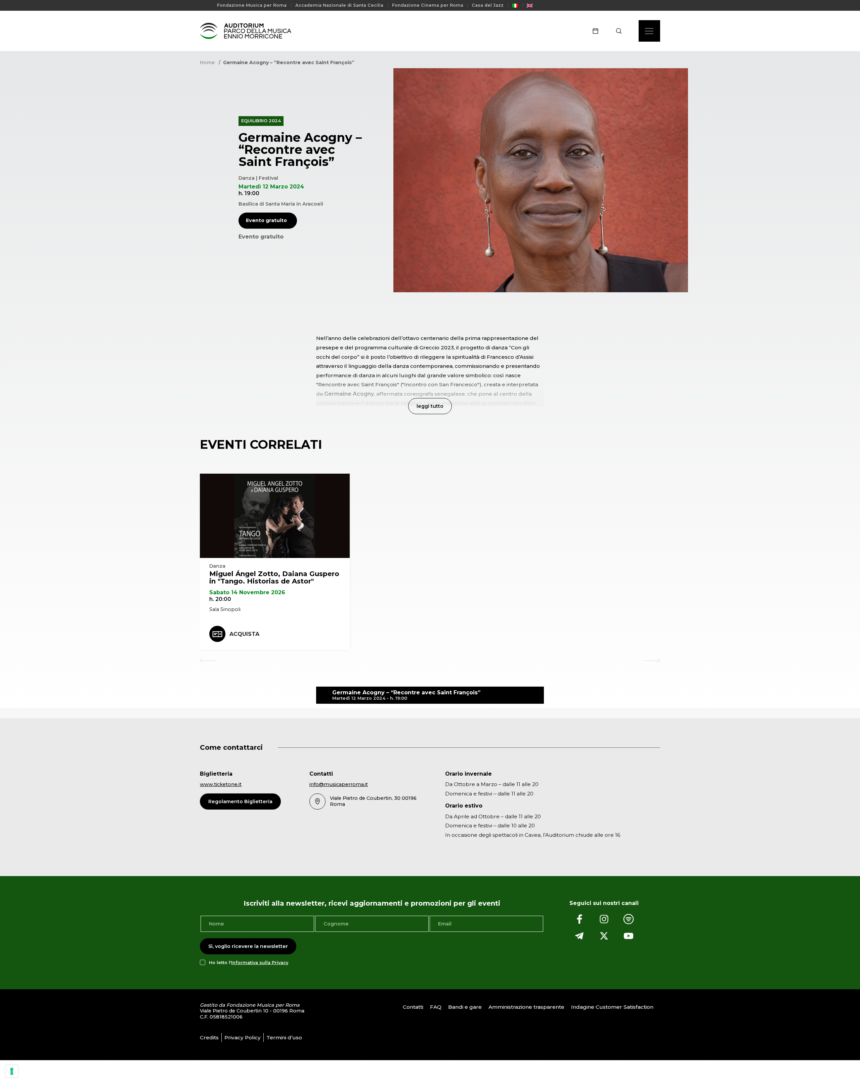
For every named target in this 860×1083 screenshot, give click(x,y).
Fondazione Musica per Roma (252, 5)
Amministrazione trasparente (526, 1007)
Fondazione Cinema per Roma (427, 5)
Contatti (413, 1007)
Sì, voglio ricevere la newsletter (248, 946)
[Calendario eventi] (597, 31)
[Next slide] (652, 660)
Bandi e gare (465, 1007)
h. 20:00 (220, 599)
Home (207, 62)
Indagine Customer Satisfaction (612, 1007)
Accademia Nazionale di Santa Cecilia (339, 5)
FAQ (435, 1007)
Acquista (244, 634)
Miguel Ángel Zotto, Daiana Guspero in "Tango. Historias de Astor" (274, 577)
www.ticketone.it (221, 784)
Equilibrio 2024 (261, 120)
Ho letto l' (248, 962)
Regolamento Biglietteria (240, 801)
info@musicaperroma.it (338, 784)
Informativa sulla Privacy (259, 962)
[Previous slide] (208, 660)
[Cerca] (621, 31)
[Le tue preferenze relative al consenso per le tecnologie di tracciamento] (11, 1071)
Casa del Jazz (488, 5)
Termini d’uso (284, 1037)
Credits (209, 1037)
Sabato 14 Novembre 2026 (247, 592)
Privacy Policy (242, 1037)
